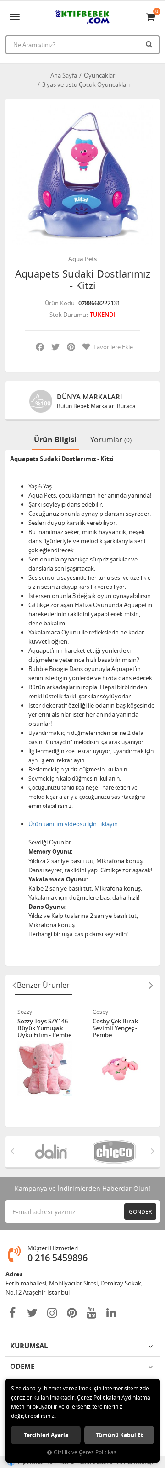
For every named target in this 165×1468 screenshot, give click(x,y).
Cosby (100, 1011)
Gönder (140, 1211)
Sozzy (24, 1011)
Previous (14, 985)
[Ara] (150, 43)
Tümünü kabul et (119, 1435)
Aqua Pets (82, 259)
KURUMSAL (29, 1346)
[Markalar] (50, 1151)
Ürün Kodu (60, 303)
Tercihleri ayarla (46, 1435)
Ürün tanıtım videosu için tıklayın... (75, 824)
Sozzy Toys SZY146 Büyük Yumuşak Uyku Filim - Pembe (44, 1028)
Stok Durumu (68, 314)
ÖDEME (22, 1366)
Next (151, 985)
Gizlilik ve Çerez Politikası (86, 1452)
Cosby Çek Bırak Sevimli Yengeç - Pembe (115, 1028)
